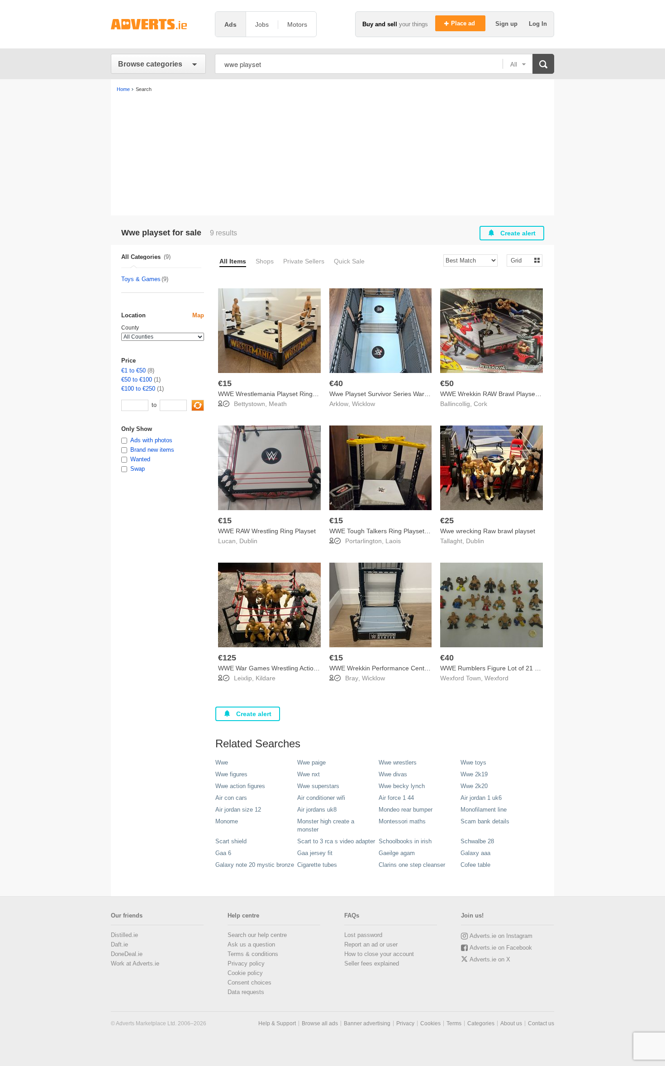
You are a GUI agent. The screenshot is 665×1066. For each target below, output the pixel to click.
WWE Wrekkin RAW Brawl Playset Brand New (505, 393)
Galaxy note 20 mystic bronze (254, 864)
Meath (278, 403)
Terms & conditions (253, 954)
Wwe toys (473, 762)
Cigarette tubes (317, 864)
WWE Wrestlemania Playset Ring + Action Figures (289, 393)
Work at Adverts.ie (135, 963)
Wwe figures (231, 774)
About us (511, 1023)
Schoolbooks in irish (405, 841)
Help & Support (277, 1023)
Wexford (496, 678)
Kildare (266, 678)
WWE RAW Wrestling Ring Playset (267, 531)
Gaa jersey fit (314, 853)
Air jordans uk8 (317, 809)
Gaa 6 (223, 853)
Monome (226, 821)
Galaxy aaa (475, 853)
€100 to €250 (138, 388)
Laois (393, 541)
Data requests (246, 992)
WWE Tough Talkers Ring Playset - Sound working (401, 531)
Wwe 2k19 (474, 774)
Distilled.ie (124, 935)
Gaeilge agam (397, 853)
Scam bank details (485, 821)
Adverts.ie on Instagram (501, 935)
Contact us (541, 1023)
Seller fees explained (371, 963)
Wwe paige (311, 762)
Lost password (363, 935)
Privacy (405, 1023)
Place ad (464, 23)
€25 (447, 520)
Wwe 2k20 (474, 786)
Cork (480, 403)
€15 (225, 383)
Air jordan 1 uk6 (481, 797)
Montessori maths (402, 821)
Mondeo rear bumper (405, 809)
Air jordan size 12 (238, 809)
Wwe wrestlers (398, 762)
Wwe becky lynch (402, 786)
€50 (447, 383)
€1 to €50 (133, 370)
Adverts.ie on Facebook (501, 947)
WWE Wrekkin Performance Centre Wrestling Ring (401, 668)
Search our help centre (257, 935)
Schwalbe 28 (477, 841)
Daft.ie (119, 944)
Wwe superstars (318, 786)
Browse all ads (320, 1023)
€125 (227, 657)
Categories (480, 1023)
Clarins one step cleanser (412, 864)
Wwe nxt (308, 774)
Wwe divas (393, 774)
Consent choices (249, 982)
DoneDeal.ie (126, 954)
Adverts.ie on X (490, 959)
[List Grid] (520, 260)
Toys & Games (141, 279)
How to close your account (379, 954)
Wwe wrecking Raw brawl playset (487, 531)
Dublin (248, 541)
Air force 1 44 (396, 797)
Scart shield (231, 841)
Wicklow (363, 403)
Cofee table (475, 864)
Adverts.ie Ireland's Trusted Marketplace (158, 24)
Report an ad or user (371, 944)
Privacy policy (246, 963)
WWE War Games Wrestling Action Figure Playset (289, 668)
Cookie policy (245, 973)
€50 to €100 (136, 379)
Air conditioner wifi (321, 797)
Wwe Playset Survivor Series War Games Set (393, 393)
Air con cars (231, 797)
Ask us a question (251, 944)
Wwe (221, 762)
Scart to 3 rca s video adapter (336, 841)
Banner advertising (367, 1023)
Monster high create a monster (325, 825)
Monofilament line (484, 809)
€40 (336, 383)
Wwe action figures (240, 786)
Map (198, 315)
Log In (538, 23)
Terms (453, 1023)
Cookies (430, 1023)
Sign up (507, 23)
